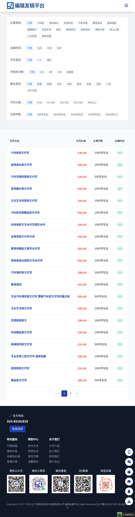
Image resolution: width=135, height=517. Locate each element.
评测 (69, 84)
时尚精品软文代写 (21, 332)
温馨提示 (33, 461)
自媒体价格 (13, 456)
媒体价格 (12, 451)
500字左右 (42, 114)
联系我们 (54, 456)
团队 (49, 60)
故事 (39, 84)
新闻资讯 (70, 29)
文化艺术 (46, 29)
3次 (59, 72)
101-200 (64, 102)
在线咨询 (17, 428)
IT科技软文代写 (20, 152)
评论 (59, 84)
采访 (79, 84)
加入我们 (54, 451)
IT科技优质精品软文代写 (25, 212)
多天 (59, 48)
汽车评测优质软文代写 (24, 176)
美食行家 (99, 29)
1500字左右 (77, 114)
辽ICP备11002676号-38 (108, 504)
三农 (108, 84)
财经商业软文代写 (21, 164)
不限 (29, 23)
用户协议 (54, 461)
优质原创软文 (19, 320)
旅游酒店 (111, 23)
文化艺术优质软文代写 (24, 200)
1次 (41, 72)
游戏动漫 (46, 36)
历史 (98, 84)
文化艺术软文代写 (21, 308)
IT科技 (40, 23)
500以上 (92, 102)
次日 (49, 48)
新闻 (49, 84)
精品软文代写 (19, 380)
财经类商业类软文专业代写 (27, 260)
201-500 (78, 102)
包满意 (70, 72)
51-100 (51, 102)
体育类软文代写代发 (23, 236)
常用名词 (33, 451)
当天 (39, 48)
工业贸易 (32, 36)
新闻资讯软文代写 (21, 344)
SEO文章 (32, 90)
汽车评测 (82, 23)
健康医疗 (32, 29)
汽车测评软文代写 (21, 272)
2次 (50, 72)
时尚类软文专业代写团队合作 (28, 224)
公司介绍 (54, 446)
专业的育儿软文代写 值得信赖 (28, 356)
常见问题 (33, 456)
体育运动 (85, 29)
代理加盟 (12, 446)
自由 (89, 84)
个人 (39, 60)
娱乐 (58, 29)
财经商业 (53, 23)
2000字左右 (94, 114)
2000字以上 (112, 114)
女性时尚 (68, 23)
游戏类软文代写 (20, 368)
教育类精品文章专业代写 (25, 248)
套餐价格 (12, 461)
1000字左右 (59, 114)
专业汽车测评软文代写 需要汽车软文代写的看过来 (40, 296)
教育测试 (97, 23)
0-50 (39, 102)
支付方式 (33, 446)
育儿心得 (114, 29)
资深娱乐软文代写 (21, 188)
